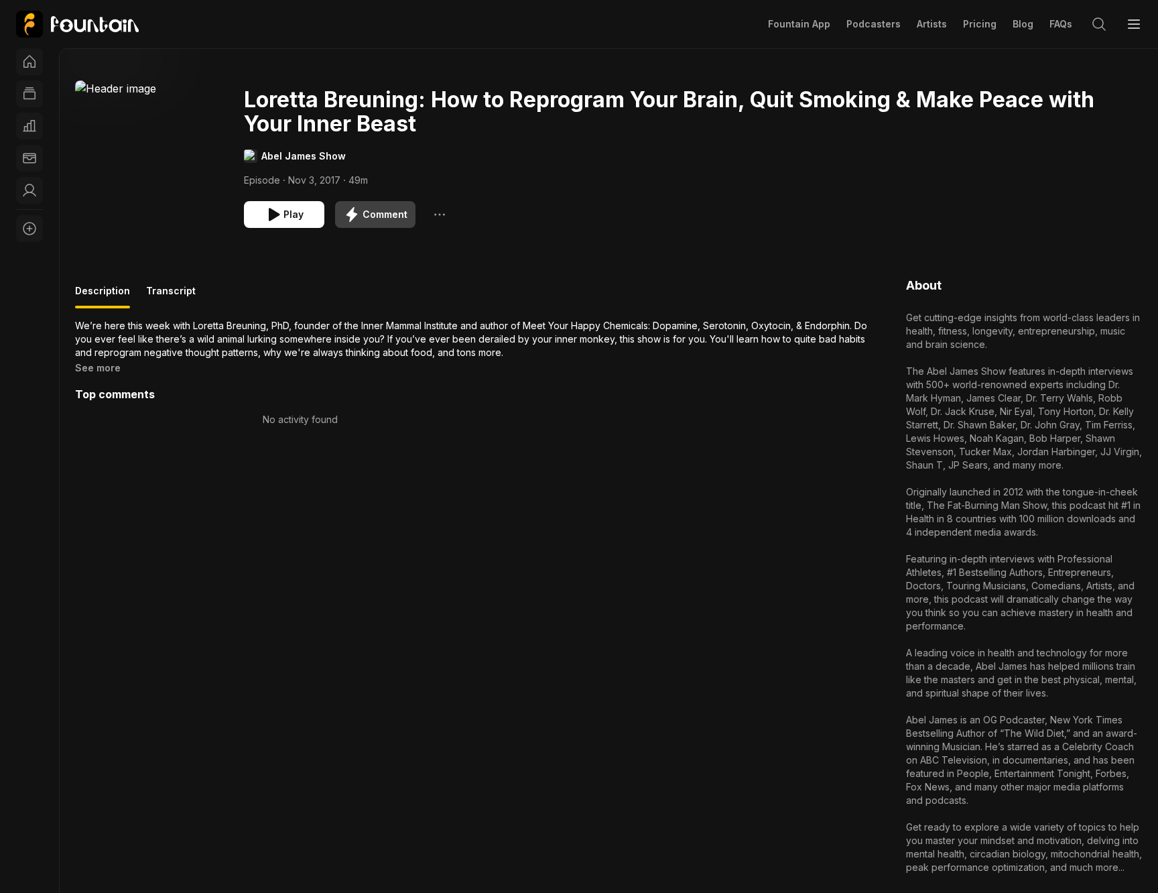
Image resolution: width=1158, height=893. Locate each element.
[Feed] (29, 93)
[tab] (102, 296)
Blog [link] (1023, 23)
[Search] (1099, 24)
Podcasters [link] (873, 23)
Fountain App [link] (799, 23)
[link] (77, 24)
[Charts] (29, 126)
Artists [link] (932, 23)
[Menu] (1134, 24)
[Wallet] (29, 158)
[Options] (439, 214)
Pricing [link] (979, 23)
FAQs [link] (1060, 23)
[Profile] (29, 190)
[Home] (29, 61)
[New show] (29, 228)
